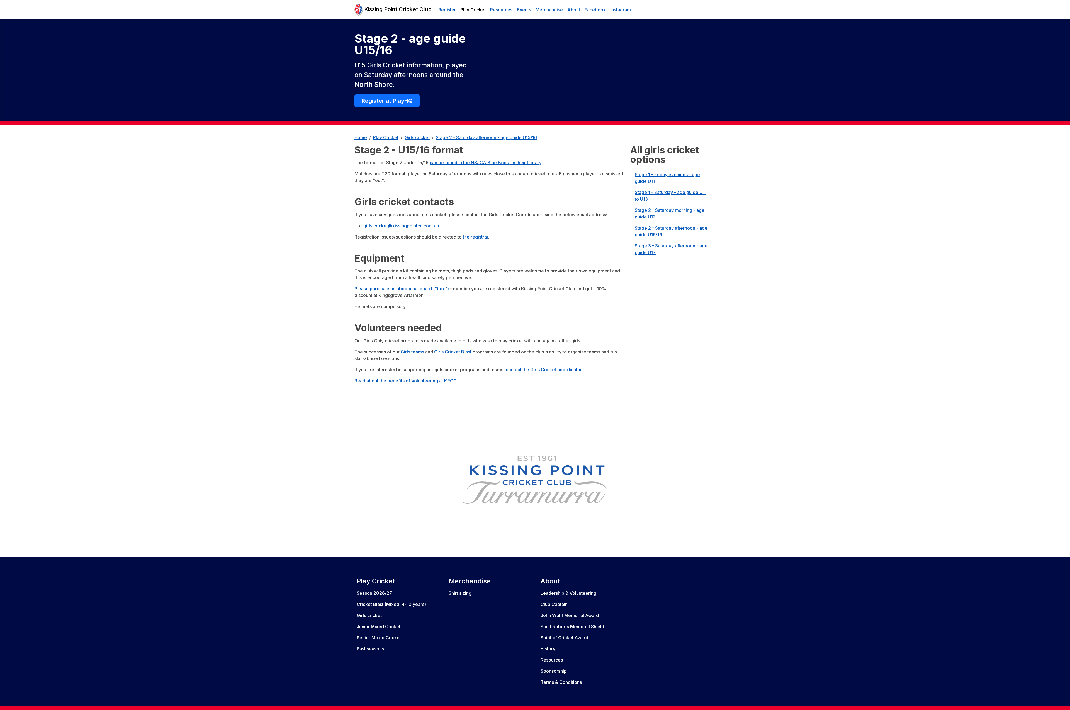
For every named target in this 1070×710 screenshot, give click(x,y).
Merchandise (549, 10)
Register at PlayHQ (387, 100)
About (573, 10)
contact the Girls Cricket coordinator (544, 369)
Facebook (595, 10)
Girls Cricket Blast (452, 352)
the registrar (475, 237)
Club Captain (554, 604)
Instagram (620, 10)
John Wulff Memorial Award (570, 615)
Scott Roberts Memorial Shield (572, 626)
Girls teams (412, 352)
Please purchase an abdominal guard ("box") (401, 288)
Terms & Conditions (561, 682)
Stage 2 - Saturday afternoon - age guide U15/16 (671, 231)
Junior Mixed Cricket (378, 626)
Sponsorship (554, 671)
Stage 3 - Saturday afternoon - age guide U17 (671, 249)
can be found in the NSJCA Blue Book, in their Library (485, 162)
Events (524, 10)
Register (447, 10)
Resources (501, 10)
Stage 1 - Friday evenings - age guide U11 (667, 178)
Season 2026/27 (374, 593)
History (548, 649)
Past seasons (370, 649)
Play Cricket (473, 10)
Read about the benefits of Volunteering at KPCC (405, 381)
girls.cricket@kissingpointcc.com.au (401, 226)
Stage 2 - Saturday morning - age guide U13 (669, 213)
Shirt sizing (460, 593)
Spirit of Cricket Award (564, 637)
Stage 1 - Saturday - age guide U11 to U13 (670, 196)
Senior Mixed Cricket (379, 637)
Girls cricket (369, 615)
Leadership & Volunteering (568, 593)
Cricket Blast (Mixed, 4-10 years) (391, 604)
